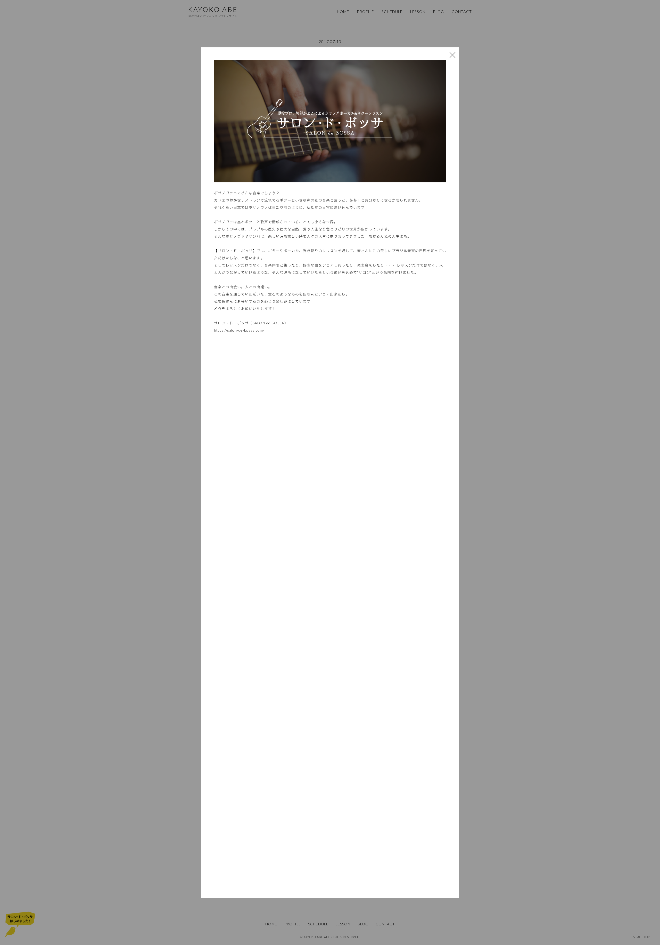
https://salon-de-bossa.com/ (239, 330)
